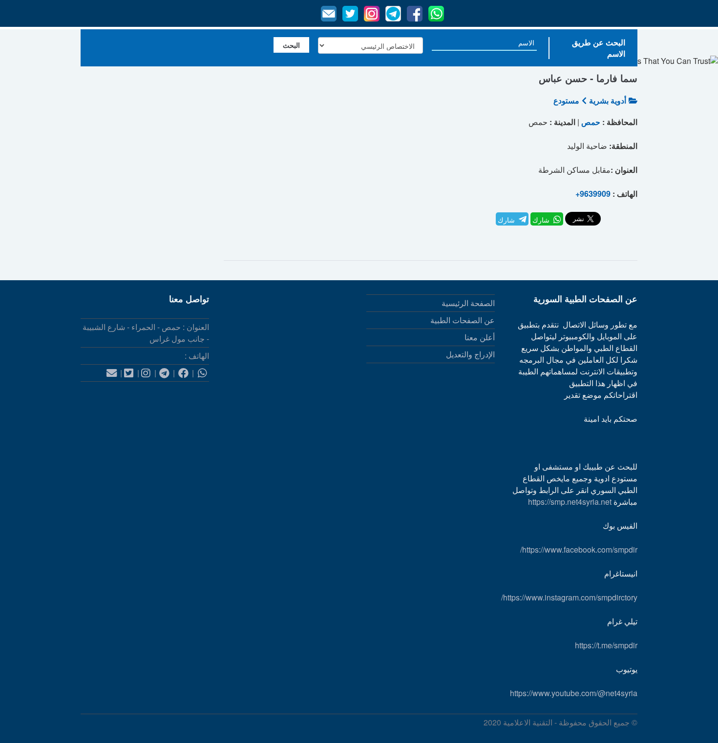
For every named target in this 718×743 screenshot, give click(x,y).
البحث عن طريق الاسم (598, 48)
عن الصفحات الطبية (462, 320)
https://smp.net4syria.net (570, 501)
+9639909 (593, 193)
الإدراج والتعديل (470, 354)
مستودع (566, 100)
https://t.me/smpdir (606, 645)
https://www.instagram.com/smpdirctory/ (569, 597)
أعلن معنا (480, 337)
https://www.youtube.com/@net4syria (573, 693)
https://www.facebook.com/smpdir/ (578, 549)
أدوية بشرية (607, 100)
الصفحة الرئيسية (468, 303)
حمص (590, 121)
